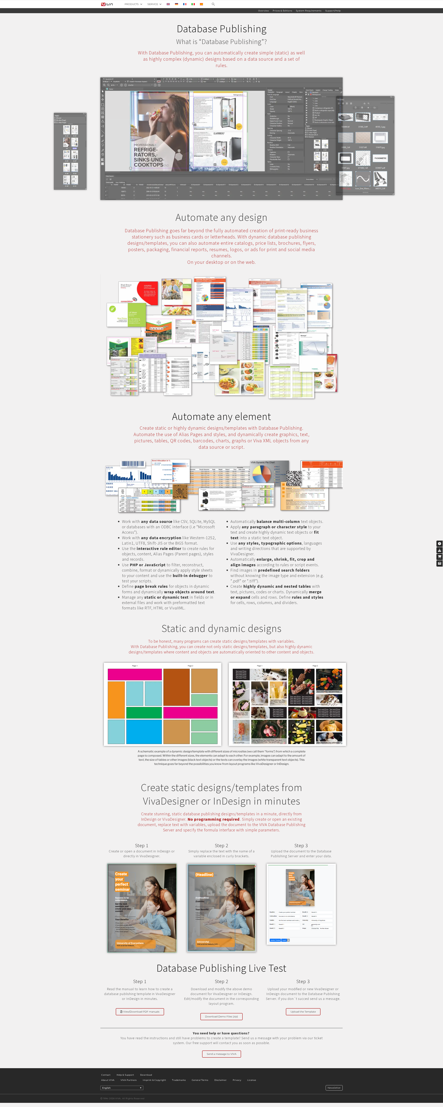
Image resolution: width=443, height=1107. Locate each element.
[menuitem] (168, 4)
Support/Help (333, 10)
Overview (263, 10)
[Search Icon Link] (213, 4)
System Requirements (308, 10)
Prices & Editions (282, 10)
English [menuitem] (106, 1088)
